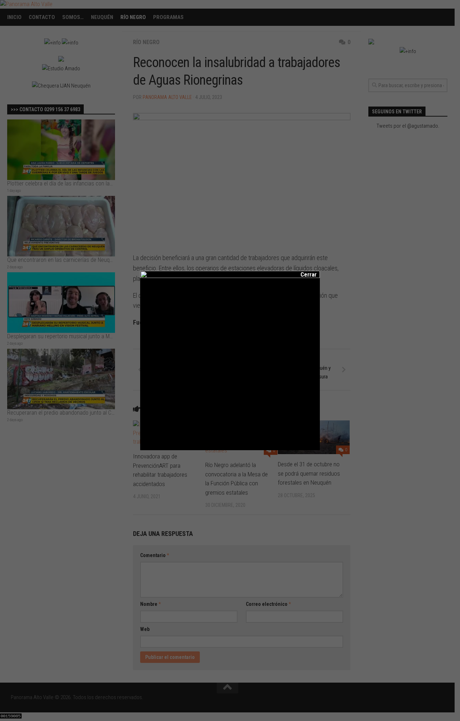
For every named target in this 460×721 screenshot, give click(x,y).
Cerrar (303, 274)
